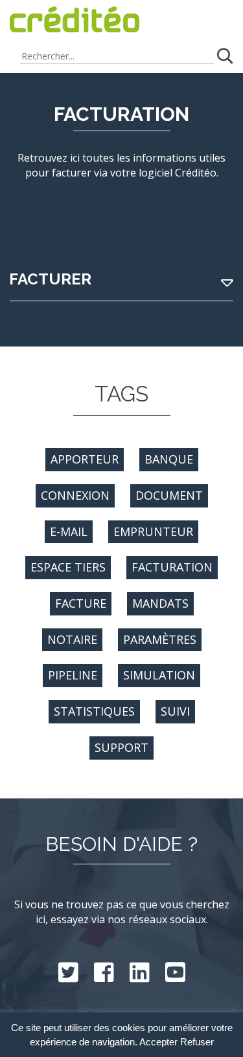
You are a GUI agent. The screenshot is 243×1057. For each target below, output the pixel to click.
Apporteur (85, 459)
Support (121, 747)
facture (80, 603)
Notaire (72, 639)
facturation (172, 567)
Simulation (159, 675)
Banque (169, 459)
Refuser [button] (197, 1042)
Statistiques (94, 711)
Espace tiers (68, 567)
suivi (175, 711)
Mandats (160, 603)
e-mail (68, 531)
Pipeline (72, 675)
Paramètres (159, 639)
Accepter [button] (158, 1042)
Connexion (75, 495)
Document (169, 495)
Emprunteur (153, 531)
